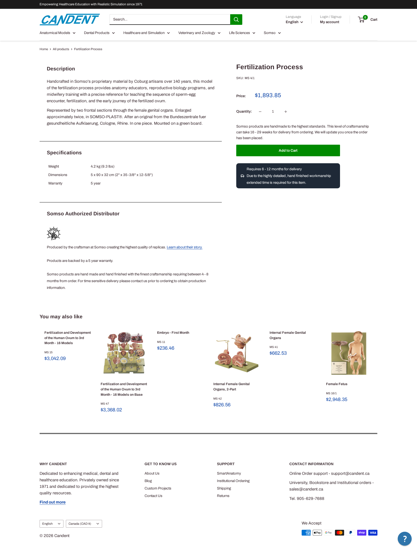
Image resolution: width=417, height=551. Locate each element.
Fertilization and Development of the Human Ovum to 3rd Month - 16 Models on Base (124, 389)
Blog (148, 481)
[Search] (236, 19)
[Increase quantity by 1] (286, 112)
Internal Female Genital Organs (288, 335)
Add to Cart (288, 150)
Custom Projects (158, 488)
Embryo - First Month (173, 332)
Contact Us (153, 496)
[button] (405, 539)
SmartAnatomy (229, 473)
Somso (270, 33)
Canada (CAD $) (80, 523)
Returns (223, 496)
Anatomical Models (55, 33)
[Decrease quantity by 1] (260, 112)
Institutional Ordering (233, 481)
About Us (152, 473)
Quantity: (244, 112)
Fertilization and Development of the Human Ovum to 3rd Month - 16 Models (67, 338)
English (47, 523)
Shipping (224, 488)
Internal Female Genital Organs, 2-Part (231, 386)
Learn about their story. (184, 247)
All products (61, 49)
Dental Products (97, 33)
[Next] (377, 372)
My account (329, 22)
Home (44, 49)
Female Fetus (337, 384)
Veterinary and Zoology (196, 33)
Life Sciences (239, 33)
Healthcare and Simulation (144, 33)
